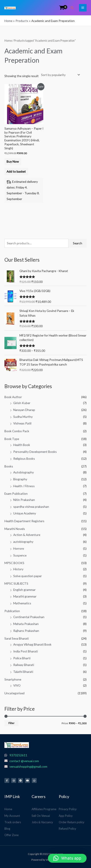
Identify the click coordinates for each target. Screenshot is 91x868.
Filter (11, 723)
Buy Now (13, 161)
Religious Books (24, 458)
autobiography (23, 541)
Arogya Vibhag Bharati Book (32, 644)
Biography (20, 479)
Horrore (18, 548)
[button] (72, 8)
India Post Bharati (25, 651)
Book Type (11, 439)
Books (8, 466)
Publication (12, 611)
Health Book (21, 445)
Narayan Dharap (24, 410)
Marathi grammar (24, 596)
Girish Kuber (21, 403)
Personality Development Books (35, 451)
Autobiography (23, 472)
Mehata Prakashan (26, 624)
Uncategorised (14, 693)
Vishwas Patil (22, 423)
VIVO (17, 685)
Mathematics (22, 603)
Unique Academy (24, 513)
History (18, 569)
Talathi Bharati (23, 671)
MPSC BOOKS (14, 563)
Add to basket (16, 171)
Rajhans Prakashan (26, 631)
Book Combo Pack (16, 431)
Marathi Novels (14, 529)
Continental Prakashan (28, 617)
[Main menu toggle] (83, 8)
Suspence (20, 555)
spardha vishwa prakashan (31, 506)
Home (8, 40)
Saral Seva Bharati (16, 638)
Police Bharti (21, 658)
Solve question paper (27, 576)
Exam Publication (16, 493)
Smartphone (12, 679)
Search (77, 243)
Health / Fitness (24, 486)
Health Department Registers (24, 521)
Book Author (13, 397)
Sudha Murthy (23, 416)
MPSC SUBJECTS (16, 583)
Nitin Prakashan (24, 500)
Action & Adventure (26, 535)
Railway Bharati (23, 665)
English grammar (24, 590)
